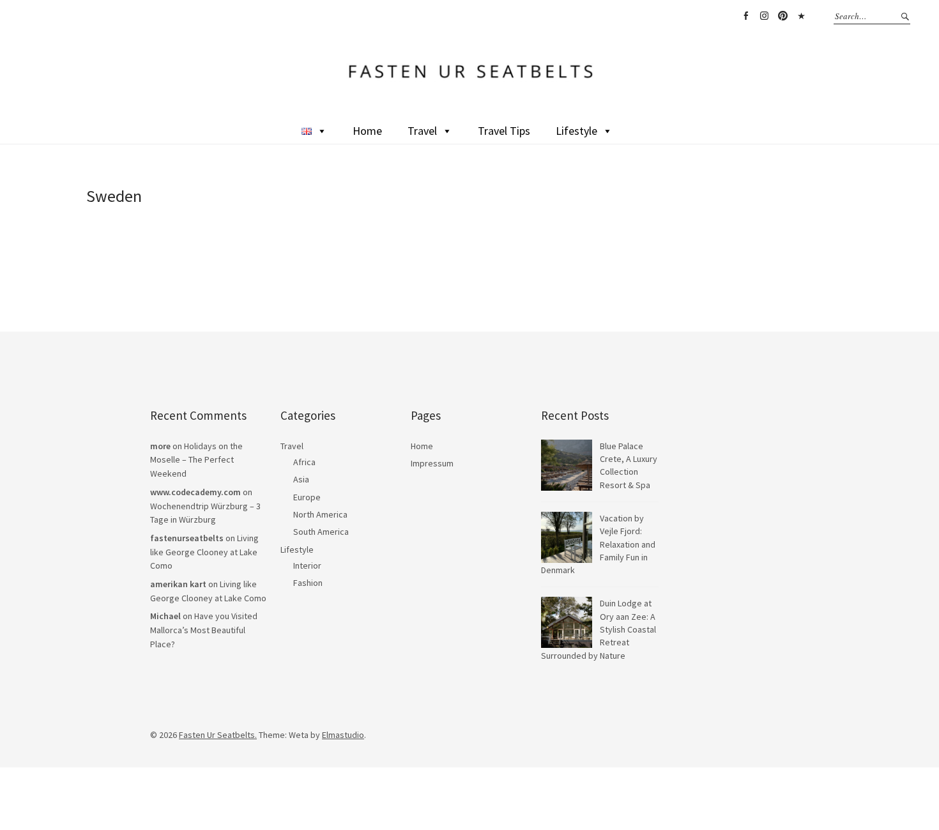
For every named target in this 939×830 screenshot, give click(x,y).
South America (321, 531)
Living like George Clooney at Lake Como (204, 551)
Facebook (745, 16)
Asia (301, 479)
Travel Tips (504, 130)
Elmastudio (343, 735)
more (160, 446)
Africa (304, 462)
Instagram (764, 16)
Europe (307, 497)
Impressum (432, 463)
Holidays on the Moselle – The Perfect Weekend (196, 459)
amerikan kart (178, 584)
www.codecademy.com (195, 492)
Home (367, 130)
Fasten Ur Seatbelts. (218, 735)
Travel (422, 130)
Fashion (308, 582)
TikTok (801, 16)
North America (320, 514)
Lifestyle (576, 130)
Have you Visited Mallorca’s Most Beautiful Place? (203, 629)
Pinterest (782, 16)
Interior (307, 565)
